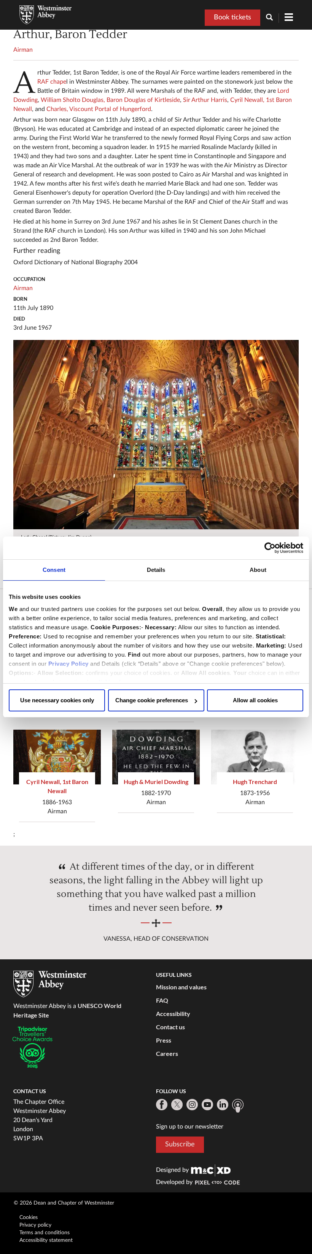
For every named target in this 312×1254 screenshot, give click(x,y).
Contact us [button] (170, 1026)
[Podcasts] (238, 1106)
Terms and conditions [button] (44, 1232)
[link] (210, 1170)
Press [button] (163, 1040)
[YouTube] (207, 1104)
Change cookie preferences (151, 700)
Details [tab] (156, 570)
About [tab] (258, 570)
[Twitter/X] (177, 1104)
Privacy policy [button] (35, 1225)
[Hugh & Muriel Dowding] (156, 757)
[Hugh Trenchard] (255, 757)
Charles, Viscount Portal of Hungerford (98, 109)
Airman (23, 50)
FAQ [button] (162, 1000)
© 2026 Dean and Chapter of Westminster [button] (64, 1203)
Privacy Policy (68, 663)
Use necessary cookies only (57, 700)
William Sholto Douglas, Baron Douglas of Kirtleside (110, 100)
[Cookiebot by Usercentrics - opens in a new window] (270, 548)
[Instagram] (192, 1104)
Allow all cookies (255, 700)
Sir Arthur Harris (205, 100)
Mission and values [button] (181, 987)
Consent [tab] (54, 570)
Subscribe (180, 1144)
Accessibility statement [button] (46, 1240)
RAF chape (51, 82)
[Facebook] (161, 1104)
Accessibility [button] (173, 1013)
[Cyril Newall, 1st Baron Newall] (57, 757)
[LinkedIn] (222, 1104)
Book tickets (232, 17)
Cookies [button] (28, 1217)
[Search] (272, 18)
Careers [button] (167, 1053)
